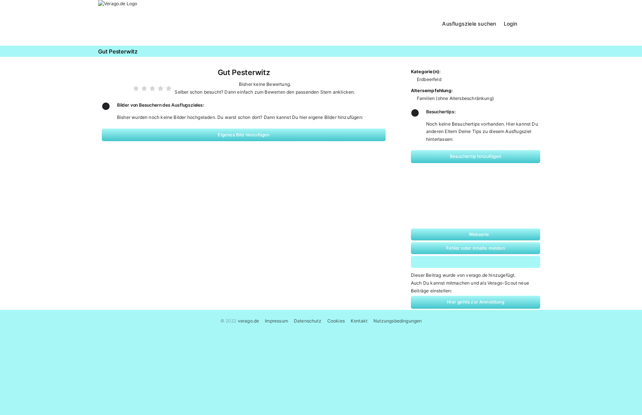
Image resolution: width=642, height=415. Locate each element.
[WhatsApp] (459, 262)
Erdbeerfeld (429, 79)
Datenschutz (307, 321)
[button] (534, 23)
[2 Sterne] (144, 88)
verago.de (248, 321)
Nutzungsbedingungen (397, 321)
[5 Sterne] (168, 88)
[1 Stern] (136, 88)
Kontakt (359, 321)
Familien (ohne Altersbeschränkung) (455, 98)
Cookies (336, 321)
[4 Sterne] (160, 88)
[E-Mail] (506, 262)
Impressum (276, 321)
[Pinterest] (482, 262)
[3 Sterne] (152, 88)
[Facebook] (434, 262)
